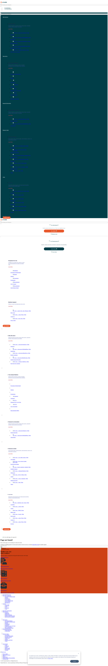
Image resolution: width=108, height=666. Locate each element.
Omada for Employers (4, 557)
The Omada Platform (8, 620)
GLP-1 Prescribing (8, 626)
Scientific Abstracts (14, 157)
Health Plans (13, 39)
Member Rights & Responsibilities (9, 657)
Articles (6, 639)
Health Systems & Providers (16, 48)
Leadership (13, 504)
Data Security (7, 649)
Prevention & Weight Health (10, 596)
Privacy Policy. (50, 658)
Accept (74, 661)
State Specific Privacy (6, 654)
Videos (6, 641)
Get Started (7, 607)
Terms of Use (5, 656)
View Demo (54, 251)
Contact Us (7, 605)
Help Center (13, 312)
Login (6, 608)
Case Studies (7, 634)
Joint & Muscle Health (9, 600)
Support (4, 295)
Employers (7, 612)
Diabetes (6, 597)
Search (4, 326)
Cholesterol (7, 624)
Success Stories (5, 292)
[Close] (0, 221)
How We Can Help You (7, 595)
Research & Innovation (7, 103)
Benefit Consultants (8, 614)
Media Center (7, 648)
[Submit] (1, 547)
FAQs (4, 294)
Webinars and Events (8, 640)
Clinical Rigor (13, 125)
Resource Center (6, 130)
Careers (6, 647)
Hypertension (7, 598)
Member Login (54, 234)
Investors (6, 650)
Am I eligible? (6, 325)
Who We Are (5, 293)
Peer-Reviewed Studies (15, 152)
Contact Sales (6, 217)
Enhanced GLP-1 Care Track (10, 625)
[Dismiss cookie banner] (78, 653)
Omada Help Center (35, 544)
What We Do (5, 56)
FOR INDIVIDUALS (7, 594)
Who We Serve (5, 17)
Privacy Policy (5, 653)
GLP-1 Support (7, 599)
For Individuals (7, 7)
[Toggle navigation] (0, 15)
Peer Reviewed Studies (9, 635)
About (4, 177)
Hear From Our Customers (9, 616)
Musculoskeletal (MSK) (9, 627)
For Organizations (8, 8)
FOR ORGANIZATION (7, 610)
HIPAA (4, 655)
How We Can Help (6, 253)
